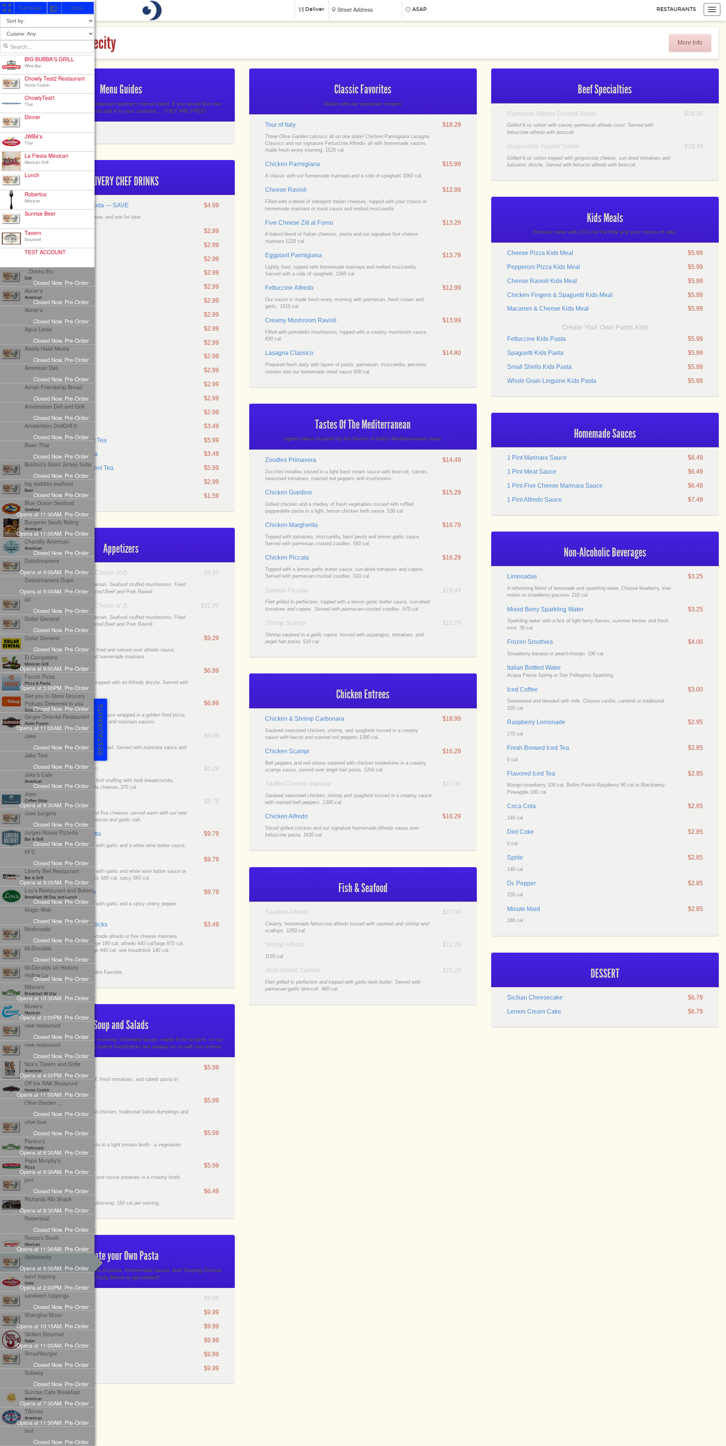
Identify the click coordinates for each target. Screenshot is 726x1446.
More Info (690, 42)
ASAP (419, 9)
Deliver (314, 9)
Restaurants (676, 9)
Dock (77, 8)
